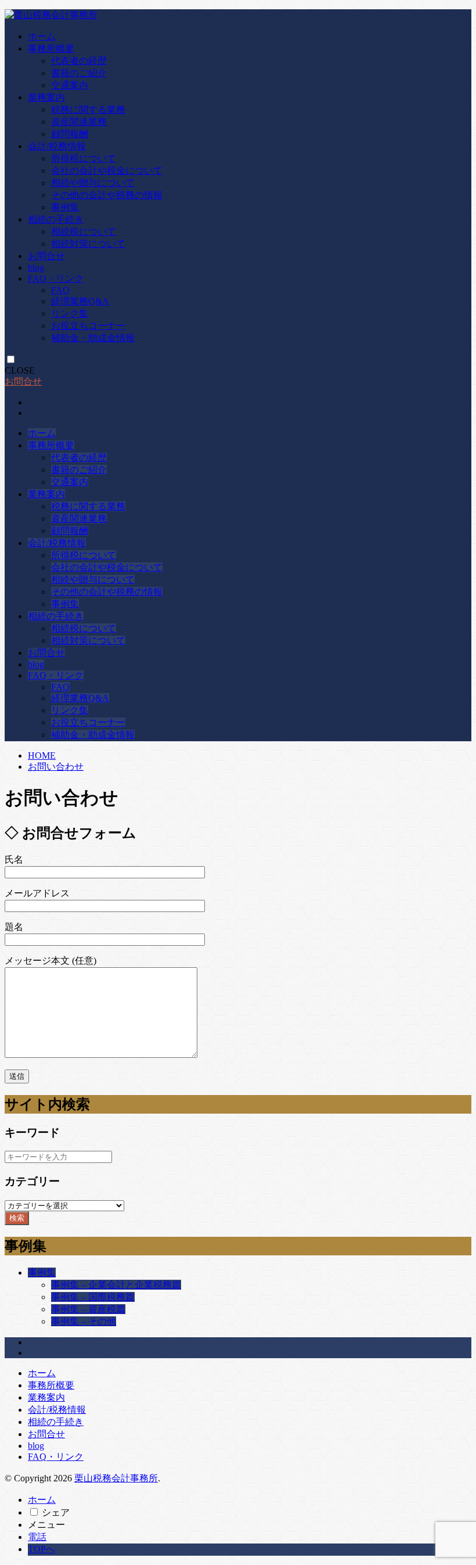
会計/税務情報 (57, 146)
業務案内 (46, 97)
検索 (16, 1218)
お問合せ (46, 256)
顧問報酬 (69, 134)
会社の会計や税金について (107, 170)
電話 (37, 1537)
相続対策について (88, 244)
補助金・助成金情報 (93, 338)
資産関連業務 (79, 122)
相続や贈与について (93, 183)
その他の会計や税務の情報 (107, 195)
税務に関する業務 (88, 109)
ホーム (42, 36)
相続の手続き (56, 219)
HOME (42, 755)
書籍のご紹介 (79, 73)
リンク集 (69, 313)
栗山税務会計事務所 (116, 1478)
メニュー (46, 1525)
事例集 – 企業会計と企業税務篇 (116, 1285)
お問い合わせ (56, 766)
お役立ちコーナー (88, 326)
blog (36, 267)
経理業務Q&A (80, 301)
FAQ (60, 290)
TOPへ (41, 1549)
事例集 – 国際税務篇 (93, 1297)
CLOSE (20, 370)
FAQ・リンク (56, 278)
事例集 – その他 (83, 1321)
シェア (56, 1512)
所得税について (83, 158)
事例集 (65, 207)
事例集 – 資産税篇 (88, 1309)
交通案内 (69, 85)
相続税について (83, 231)
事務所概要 (51, 48)
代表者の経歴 (79, 61)
